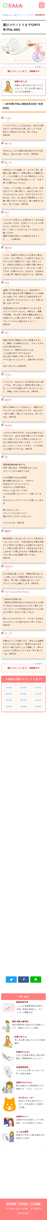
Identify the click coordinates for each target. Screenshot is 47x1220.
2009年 (23, 706)
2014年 (38, 694)
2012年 (23, 700)
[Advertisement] (23, 740)
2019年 (9, 687)
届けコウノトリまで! (23, 15)
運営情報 (11, 1203)
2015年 (23, 694)
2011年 (38, 700)
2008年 (38, 706)
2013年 (9, 700)
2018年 (23, 687)
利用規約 (23, 1203)
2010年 (9, 706)
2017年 (38, 687)
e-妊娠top (6, 15)
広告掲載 (35, 1203)
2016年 (9, 694)
